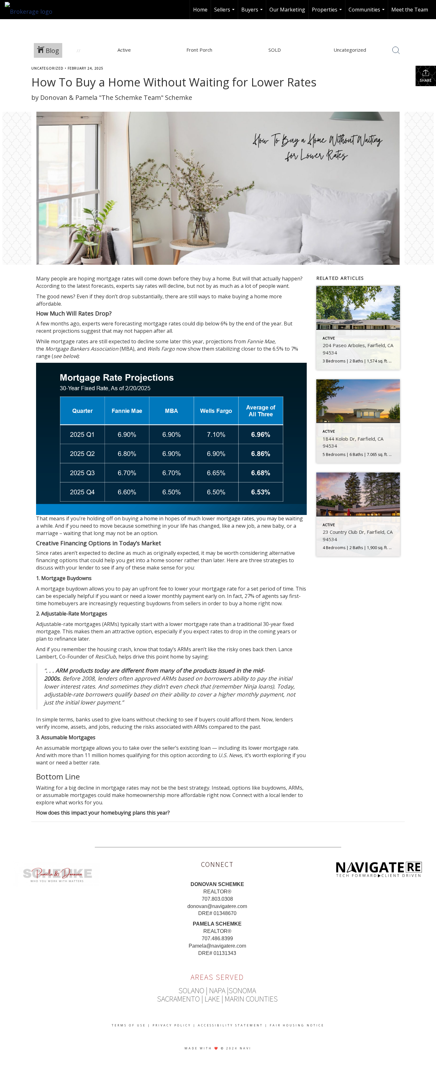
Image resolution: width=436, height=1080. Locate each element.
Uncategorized (47, 68)
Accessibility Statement (230, 1025)
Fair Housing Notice (297, 1025)
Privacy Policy (172, 1025)
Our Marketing (287, 9)
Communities (367, 12)
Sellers (225, 12)
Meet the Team (409, 9)
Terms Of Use (129, 1025)
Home (200, 9)
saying (200, 656)
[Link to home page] (32, 9)
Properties (327, 12)
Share (426, 80)
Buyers (252, 12)
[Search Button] (396, 50)
